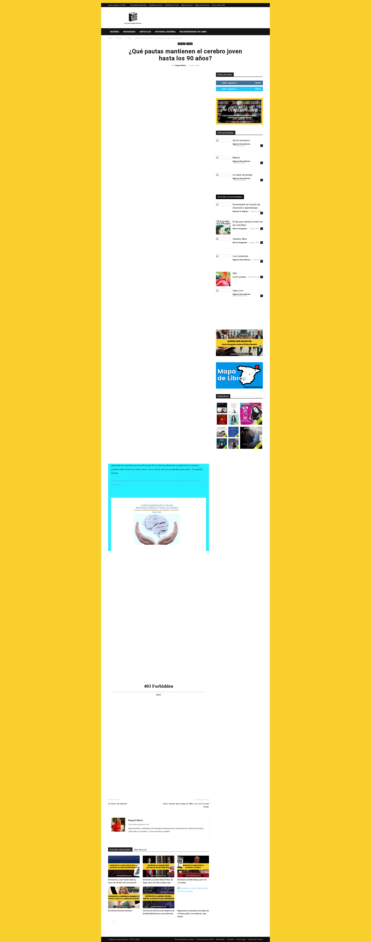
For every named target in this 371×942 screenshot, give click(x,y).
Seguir (258, 83)
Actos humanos (241, 140)
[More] (158, 786)
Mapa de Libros (187, 5)
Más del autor (140, 850)
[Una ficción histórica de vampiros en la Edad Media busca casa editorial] (158, 897)
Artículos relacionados (120, 850)
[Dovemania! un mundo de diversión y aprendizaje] (223, 210)
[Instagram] (256, 5)
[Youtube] (146, 836)
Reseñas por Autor (156, 5)
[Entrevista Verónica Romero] (124, 897)
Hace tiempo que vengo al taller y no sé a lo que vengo (186, 805)
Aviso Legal (240, 939)
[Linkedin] (138, 786)
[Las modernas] (223, 261)
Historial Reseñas (165, 31)
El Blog (128, 38)
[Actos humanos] (223, 146)
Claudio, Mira (240, 238)
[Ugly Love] (223, 296)
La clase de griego (243, 174)
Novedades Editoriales (138, 5)
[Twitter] (261, 5)
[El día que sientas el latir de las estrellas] (223, 227)
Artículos (145, 31)
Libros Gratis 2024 (218, 5)
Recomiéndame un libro (193, 31)
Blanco (236, 157)
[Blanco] (223, 163)
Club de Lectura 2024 (204, 939)
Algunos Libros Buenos (241, 144)
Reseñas (114, 31)
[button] (259, 32)
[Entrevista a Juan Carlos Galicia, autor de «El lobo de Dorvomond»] (124, 866)
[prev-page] (110, 922)
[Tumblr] (151, 786)
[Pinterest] (124, 786)
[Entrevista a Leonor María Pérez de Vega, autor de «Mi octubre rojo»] (158, 866)
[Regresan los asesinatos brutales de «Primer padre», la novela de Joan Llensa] (193, 897)
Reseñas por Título (172, 5)
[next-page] (114, 922)
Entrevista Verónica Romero (120, 911)
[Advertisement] (158, 94)
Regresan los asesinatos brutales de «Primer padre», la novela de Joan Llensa (193, 914)
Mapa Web (220, 939)
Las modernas (240, 256)
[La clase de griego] (223, 180)
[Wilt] (223, 279)
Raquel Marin (180, 65)
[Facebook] (111, 786)
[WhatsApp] (131, 786)
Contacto (230, 939)
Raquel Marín (122, 374)
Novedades (129, 31)
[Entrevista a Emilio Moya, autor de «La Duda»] (193, 866)
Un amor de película (117, 803)
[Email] (144, 786)
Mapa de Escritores (202, 5)
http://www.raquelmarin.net (138, 824)
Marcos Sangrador (240, 228)
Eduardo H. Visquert (240, 211)
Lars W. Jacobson (239, 277)
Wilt (235, 273)
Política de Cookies (255, 939)
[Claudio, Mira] (223, 244)
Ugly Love (238, 290)
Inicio (110, 38)
